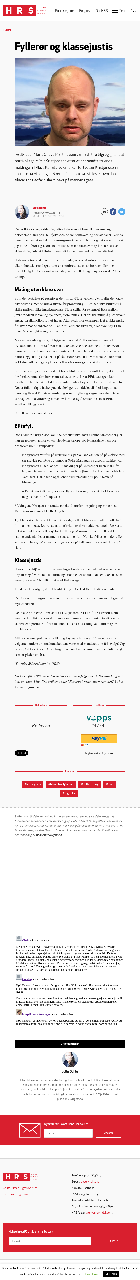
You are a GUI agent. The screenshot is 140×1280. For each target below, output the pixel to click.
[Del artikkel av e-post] (104, 211)
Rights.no (41, 725)
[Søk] (134, 10)
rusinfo (50, 298)
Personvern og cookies (16, 1194)
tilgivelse (70, 793)
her (121, 681)
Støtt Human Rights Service (20, 1188)
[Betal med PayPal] (99, 738)
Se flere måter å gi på (97, 753)
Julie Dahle (39, 208)
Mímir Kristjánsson (61, 784)
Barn (7, 30)
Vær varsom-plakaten (99, 1212)
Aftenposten (44, 445)
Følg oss (85, 11)
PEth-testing (90, 784)
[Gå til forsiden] (20, 1177)
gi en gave (25, 681)
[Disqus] (70, 886)
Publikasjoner (65, 11)
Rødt (111, 784)
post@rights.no (90, 1181)
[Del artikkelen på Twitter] (121, 211)
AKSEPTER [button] (111, 1274)
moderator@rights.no (48, 835)
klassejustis (33, 784)
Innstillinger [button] (92, 1274)
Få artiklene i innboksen (66, 1124)
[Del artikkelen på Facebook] (113, 211)
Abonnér (108, 1133)
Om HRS (102, 11)
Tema (123, 11)
